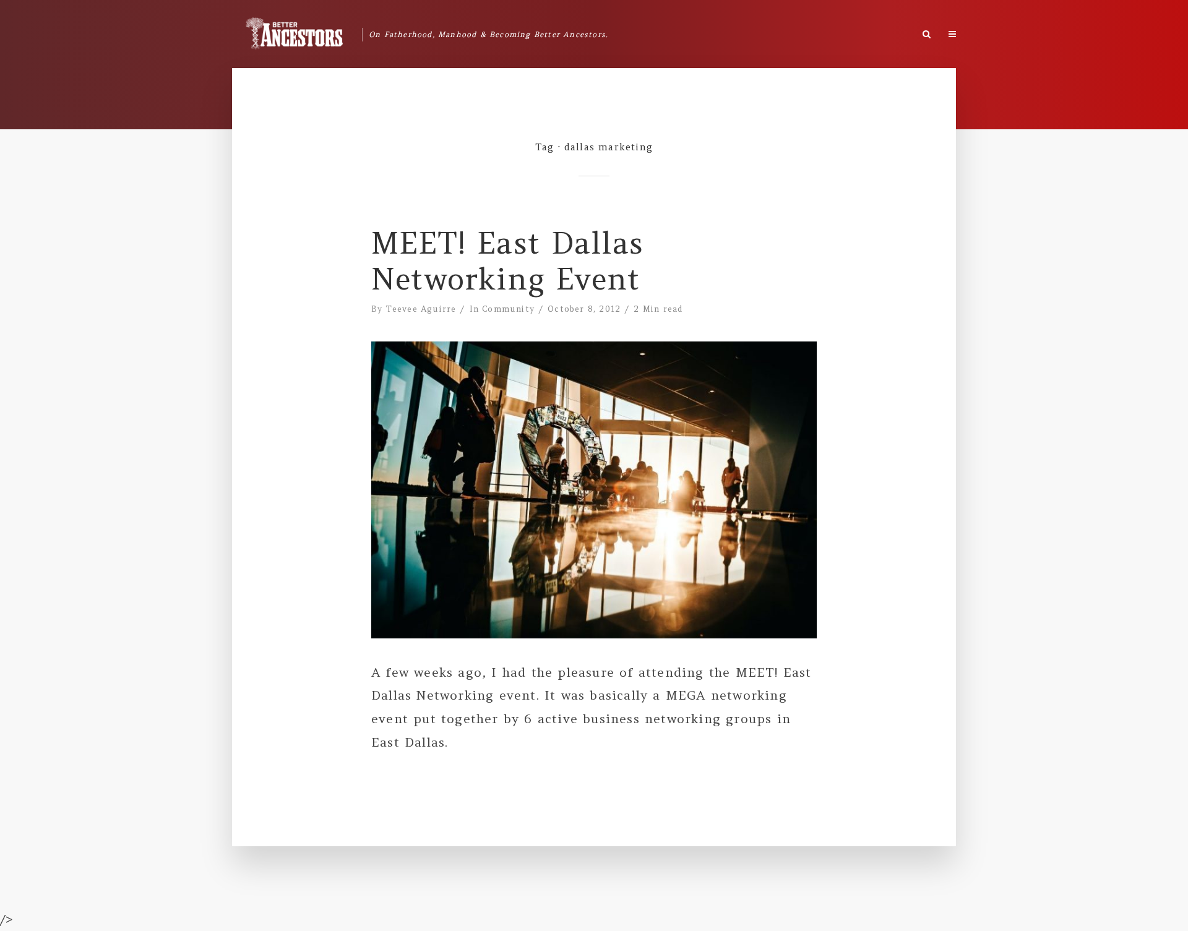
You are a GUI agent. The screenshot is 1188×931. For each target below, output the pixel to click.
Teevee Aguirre (421, 309)
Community (508, 309)
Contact (1062, 31)
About (974, 31)
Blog (1016, 31)
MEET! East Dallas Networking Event (507, 261)
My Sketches (1117, 35)
